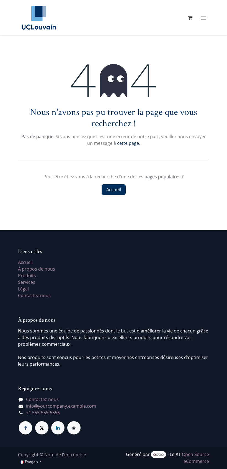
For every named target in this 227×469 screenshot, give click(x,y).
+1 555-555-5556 (43, 413)
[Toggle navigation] (203, 17)
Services (26, 282)
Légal (23, 289)
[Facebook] (25, 427)
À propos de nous (36, 269)
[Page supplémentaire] (74, 427)
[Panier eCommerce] (190, 17)
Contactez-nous (34, 295)
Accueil (113, 190)
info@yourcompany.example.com (61, 406)
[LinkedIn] (58, 427)
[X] (41, 427)
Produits (27, 276)
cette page (128, 143)
